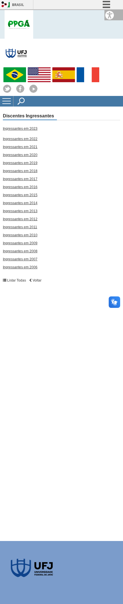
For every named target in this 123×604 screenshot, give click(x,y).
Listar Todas (16, 280)
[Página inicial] (19, 23)
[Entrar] (4, 4)
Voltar (36, 280)
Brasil (18, 4)
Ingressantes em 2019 (20, 163)
